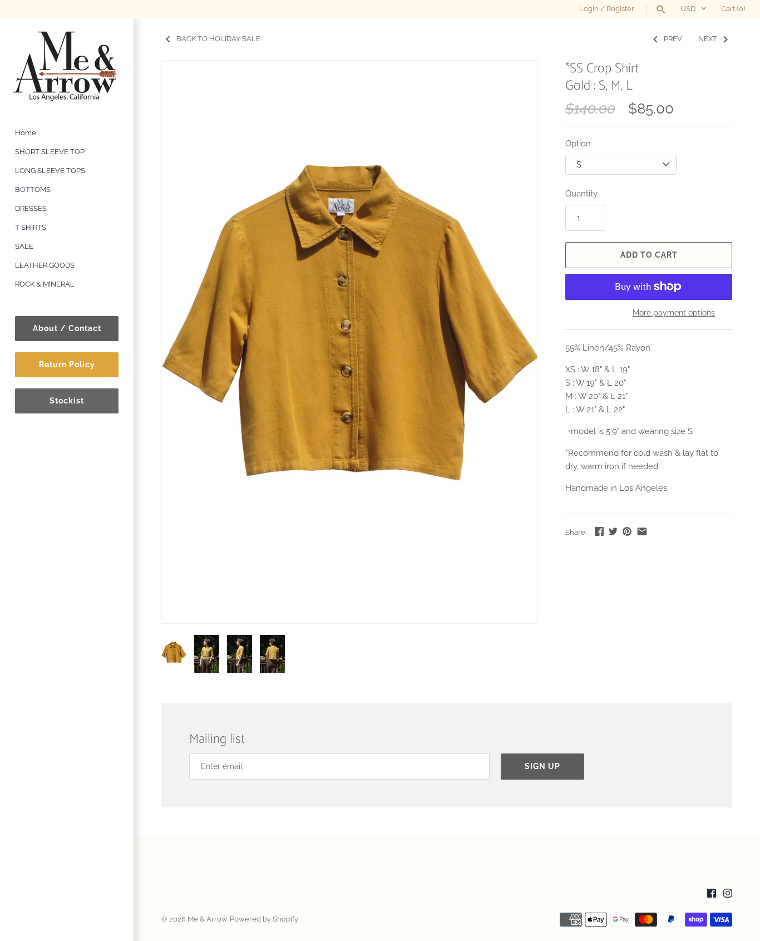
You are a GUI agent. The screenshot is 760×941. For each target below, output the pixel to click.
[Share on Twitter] (613, 531)
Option (578, 144)
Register (620, 8)
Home (25, 133)
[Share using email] (642, 531)
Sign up (542, 766)
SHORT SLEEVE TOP (50, 151)
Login (589, 8)
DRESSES (31, 208)
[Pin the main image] (627, 531)
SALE (24, 246)
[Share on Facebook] (599, 531)
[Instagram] (727, 894)
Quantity (581, 194)
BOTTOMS (33, 189)
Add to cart (649, 254)
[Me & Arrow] (67, 65)
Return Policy (67, 364)
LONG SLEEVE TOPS (50, 170)
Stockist (67, 400)
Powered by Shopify (264, 919)
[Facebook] (711, 894)
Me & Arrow (207, 919)
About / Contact (67, 328)
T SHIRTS (30, 227)
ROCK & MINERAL (45, 284)
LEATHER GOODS (45, 265)
